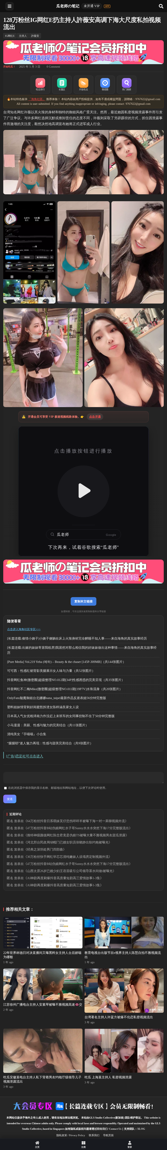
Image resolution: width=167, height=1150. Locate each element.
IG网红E (10, 35)
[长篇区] (62, 85)
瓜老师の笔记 (67, 6)
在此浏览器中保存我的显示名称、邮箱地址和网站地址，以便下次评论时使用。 (58, 787)
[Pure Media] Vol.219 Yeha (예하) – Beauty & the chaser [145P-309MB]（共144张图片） (66, 662)
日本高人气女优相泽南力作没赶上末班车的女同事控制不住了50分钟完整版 (61, 716)
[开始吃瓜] (83, 85)
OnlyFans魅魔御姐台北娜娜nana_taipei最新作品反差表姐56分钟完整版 (56, 698)
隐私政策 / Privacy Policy (70, 1135)
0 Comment (53, 66)
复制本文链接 (83, 601)
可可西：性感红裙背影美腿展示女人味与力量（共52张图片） (51, 670)
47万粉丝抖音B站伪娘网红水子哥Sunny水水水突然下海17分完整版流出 (78, 828)
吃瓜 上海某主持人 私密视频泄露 (108, 1077)
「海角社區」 (36, 99)
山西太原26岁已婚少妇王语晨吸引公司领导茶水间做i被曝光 (70, 871)
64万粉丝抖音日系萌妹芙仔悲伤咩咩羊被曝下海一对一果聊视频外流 (76, 821)
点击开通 (95, 416)
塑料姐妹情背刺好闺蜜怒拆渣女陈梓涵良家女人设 (43, 707)
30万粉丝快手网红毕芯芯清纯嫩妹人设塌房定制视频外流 (68, 856)
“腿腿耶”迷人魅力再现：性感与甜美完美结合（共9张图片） (50, 743)
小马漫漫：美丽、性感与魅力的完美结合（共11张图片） (48, 725)
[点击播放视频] (83, 491)
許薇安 (35, 35)
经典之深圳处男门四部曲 (45, 849)
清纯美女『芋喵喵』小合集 (26, 734)
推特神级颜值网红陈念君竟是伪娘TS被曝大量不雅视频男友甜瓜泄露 (76, 835)
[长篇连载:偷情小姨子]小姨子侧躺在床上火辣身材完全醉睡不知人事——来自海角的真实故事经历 (77, 638)
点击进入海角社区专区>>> (24, 629)
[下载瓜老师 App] (107, 6)
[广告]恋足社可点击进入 (24, 756)
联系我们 (94, 1135)
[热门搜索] (126, 85)
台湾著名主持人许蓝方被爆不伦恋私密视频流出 (119, 1017)
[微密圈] (105, 85)
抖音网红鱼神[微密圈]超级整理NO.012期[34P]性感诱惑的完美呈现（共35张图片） (66, 680)
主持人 (23, 35)
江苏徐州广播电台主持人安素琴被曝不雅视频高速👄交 (42, 1004)
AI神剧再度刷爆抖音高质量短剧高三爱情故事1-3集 (63, 878)
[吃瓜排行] (40, 85)
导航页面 (108, 1135)
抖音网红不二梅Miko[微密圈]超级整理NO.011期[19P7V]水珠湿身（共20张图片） (64, 689)
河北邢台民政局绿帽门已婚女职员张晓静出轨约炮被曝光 (68, 842)
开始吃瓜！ (9, 66)
